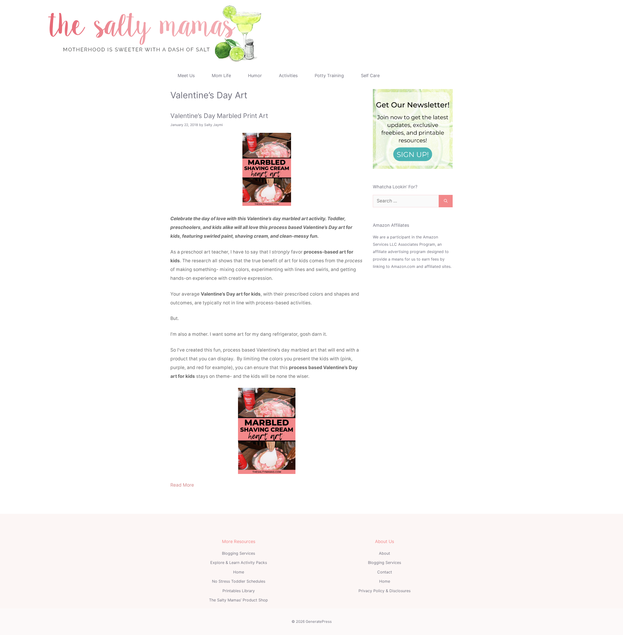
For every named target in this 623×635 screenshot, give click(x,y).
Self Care (370, 75)
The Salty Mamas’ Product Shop (238, 600)
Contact (384, 572)
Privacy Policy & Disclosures (384, 590)
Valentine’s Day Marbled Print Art (219, 115)
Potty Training (329, 75)
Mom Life (221, 75)
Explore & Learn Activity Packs (238, 562)
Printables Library (238, 590)
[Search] (446, 201)
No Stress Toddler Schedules (238, 581)
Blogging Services (238, 553)
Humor (255, 75)
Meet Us (186, 75)
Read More (182, 485)
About (384, 553)
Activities (288, 75)
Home (238, 572)
